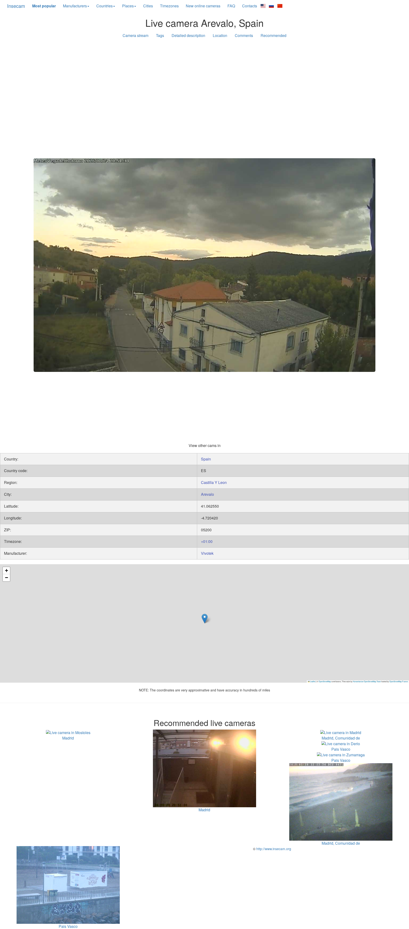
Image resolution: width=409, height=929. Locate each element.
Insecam (16, 5)
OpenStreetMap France (398, 681)
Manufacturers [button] (75, 6)
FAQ (231, 6)
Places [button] (128, 6)
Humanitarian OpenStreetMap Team (367, 681)
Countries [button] (104, 6)
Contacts (249, 6)
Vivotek (207, 553)
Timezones (169, 6)
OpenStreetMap (325, 681)
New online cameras (203, 6)
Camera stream (135, 35)
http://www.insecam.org (273, 848)
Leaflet (312, 681)
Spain (206, 459)
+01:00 (207, 541)
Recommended (273, 35)
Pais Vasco (340, 749)
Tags (160, 35)
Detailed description (188, 35)
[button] (205, 618)
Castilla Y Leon (214, 482)
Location (220, 35)
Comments (244, 35)
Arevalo (207, 494)
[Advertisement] (204, 78)
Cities (148, 6)
